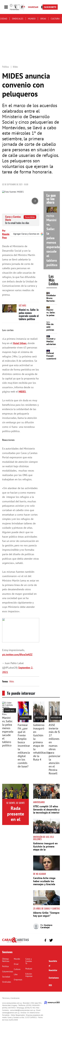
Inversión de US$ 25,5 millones (43, 838)
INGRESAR (33, 7)
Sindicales (17, 19)
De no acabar (39, 874)
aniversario (39, 802)
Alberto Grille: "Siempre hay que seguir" (46, 914)
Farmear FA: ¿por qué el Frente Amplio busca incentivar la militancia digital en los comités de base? (24, 745)
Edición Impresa (28, 975)
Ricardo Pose (5, 235)
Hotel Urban (19, 343)
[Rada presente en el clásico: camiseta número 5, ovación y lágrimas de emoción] (15, 791)
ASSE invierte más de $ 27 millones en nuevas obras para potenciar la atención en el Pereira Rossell (54, 749)
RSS (50, 985)
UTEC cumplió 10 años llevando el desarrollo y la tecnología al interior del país (46, 811)
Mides (11, 681)
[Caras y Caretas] (15, 942)
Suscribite (30, 217)
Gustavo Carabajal (46, 926)
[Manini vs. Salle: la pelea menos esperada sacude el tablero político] (9, 309)
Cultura (55, 19)
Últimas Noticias (5, 960)
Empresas (18, 979)
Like (15, 974)
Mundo (31, 19)
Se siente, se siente (15, 803)
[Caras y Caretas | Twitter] (51, 940)
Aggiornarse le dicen (28, 717)
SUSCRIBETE (50, 7)
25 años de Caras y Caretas (46, 908)
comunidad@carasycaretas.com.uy (22, 1010)
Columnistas (7, 971)
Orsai (43, 19)
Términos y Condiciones (10, 998)
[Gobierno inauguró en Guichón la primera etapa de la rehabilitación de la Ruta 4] (38, 721)
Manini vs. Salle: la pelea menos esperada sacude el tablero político (29, 314)
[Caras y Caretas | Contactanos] (56, 940)
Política (5, 966)
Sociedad (6, 976)
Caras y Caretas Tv (28, 961)
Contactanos (54, 977)
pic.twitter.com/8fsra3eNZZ (17, 654)
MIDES (22, 391)
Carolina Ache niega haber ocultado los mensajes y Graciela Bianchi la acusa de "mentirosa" (44, 884)
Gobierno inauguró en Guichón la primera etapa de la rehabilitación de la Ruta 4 (41, 742)
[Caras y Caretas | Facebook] (22, 7)
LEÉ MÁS (22, 305)
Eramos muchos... (11, 710)
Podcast (28, 968)
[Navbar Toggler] (8, 7)
